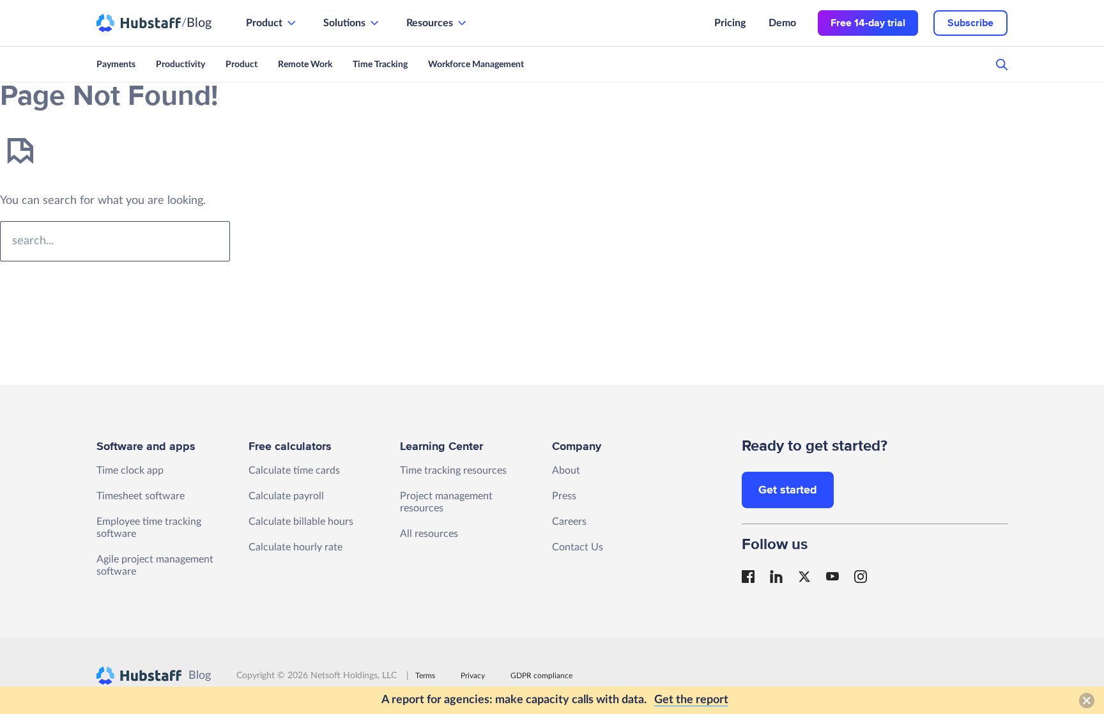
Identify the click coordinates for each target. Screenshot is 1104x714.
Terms (425, 675)
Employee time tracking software (148, 527)
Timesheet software (140, 496)
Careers (569, 521)
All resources (429, 534)
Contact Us (577, 547)
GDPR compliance (541, 675)
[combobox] (115, 241)
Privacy (473, 675)
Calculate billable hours (301, 521)
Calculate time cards (294, 470)
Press (564, 496)
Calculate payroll (286, 496)
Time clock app (130, 470)
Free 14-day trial (868, 23)
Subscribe (970, 23)
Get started (787, 490)
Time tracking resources (453, 470)
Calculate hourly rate (295, 547)
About (566, 470)
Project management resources (446, 502)
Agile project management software (154, 565)
